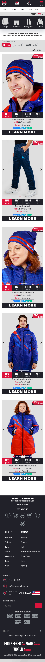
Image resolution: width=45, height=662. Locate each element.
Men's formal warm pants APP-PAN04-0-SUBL (22, 209)
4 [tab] (25, 370)
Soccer (7, 551)
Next (41, 83)
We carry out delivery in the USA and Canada (22, 635)
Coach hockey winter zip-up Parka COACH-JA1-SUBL (22, 382)
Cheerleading (9, 556)
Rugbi (7, 565)
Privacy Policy (25, 556)
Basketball (8, 537)
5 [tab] (28, 370)
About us (24, 537)
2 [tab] (22, 110)
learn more (22, 132)
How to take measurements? (30, 551)
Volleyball (8, 542)
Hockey (7, 547)
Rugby (7, 561)
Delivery (23, 561)
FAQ (22, 547)
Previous (4, 83)
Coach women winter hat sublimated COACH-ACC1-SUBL (22, 295)
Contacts (24, 542)
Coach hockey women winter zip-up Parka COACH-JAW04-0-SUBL (22, 468)
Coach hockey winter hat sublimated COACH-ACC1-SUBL (22, 122)
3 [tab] (25, 110)
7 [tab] (31, 456)
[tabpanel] (22, 83)
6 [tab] (28, 456)
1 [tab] (20, 110)
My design (24, 565)
